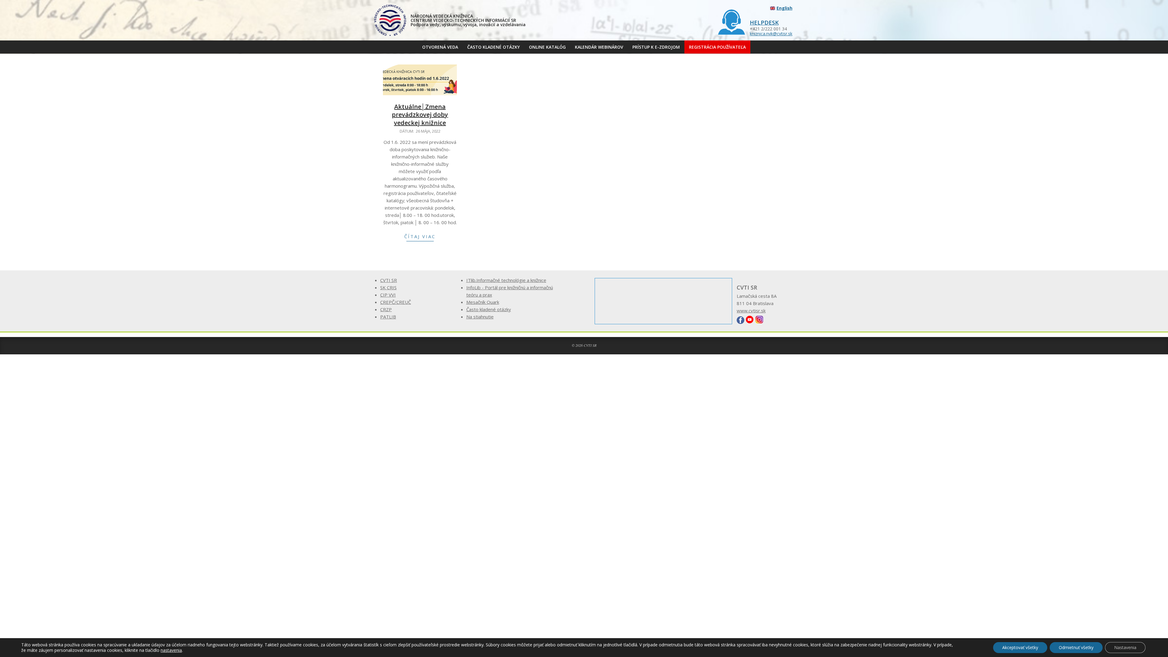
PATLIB (388, 317)
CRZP (386, 309)
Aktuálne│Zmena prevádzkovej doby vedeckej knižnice (420, 115)
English (784, 8)
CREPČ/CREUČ (395, 302)
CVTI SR (388, 280)
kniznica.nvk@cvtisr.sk (771, 33)
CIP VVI (388, 295)
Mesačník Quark (482, 302)
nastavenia (171, 650)
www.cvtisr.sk (751, 311)
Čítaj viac (420, 236)
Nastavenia (1125, 647)
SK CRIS (388, 287)
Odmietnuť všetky (1076, 647)
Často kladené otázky (488, 309)
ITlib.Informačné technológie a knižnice (506, 280)
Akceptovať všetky (1020, 647)
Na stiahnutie (480, 317)
